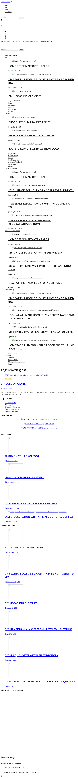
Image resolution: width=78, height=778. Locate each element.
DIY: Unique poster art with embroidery (35, 252)
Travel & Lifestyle (11, 168)
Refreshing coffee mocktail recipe (31, 135)
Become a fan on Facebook (11, 763)
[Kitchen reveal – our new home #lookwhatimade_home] (32, 215)
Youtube (13, 407)
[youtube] (5, 38)
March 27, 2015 (11, 522)
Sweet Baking (13, 156)
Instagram (12, 409)
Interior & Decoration (12, 231)
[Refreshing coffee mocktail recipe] (24, 131)
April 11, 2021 (11, 660)
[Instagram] (5, 36)
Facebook (10, 403)
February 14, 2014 (12, 482)
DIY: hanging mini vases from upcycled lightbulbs (38, 629)
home (10, 103)
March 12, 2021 (11, 686)
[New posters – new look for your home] (27, 278)
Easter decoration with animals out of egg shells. (39, 516)
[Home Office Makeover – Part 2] (24, 61)
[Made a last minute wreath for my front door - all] (39, 717)
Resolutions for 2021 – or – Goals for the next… (41, 190)
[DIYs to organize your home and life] (39, 428)
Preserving (12, 164)
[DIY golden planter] (27, 375)
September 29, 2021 (13, 582)
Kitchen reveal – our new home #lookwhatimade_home (29, 222)
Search (21, 18)
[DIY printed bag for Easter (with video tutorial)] (29, 327)
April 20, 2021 (11, 634)
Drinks (10, 158)
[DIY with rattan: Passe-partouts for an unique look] (31, 261)
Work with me (13, 360)
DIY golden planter (14, 383)
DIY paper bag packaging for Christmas (31, 503)
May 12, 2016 (7, 388)
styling (10, 111)
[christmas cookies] (39, 419)
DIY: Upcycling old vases (24, 96)
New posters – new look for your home (35, 282)
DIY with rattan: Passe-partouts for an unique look (40, 681)
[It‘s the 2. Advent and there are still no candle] (64, 718)
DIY (6, 8)
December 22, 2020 (13, 508)
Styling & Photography (16, 362)
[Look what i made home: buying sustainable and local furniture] (35, 310)
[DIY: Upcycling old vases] (21, 91)
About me (8, 12)
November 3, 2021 (12, 552)
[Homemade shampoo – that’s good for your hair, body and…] (34, 340)
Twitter (11, 405)
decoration (12, 105)
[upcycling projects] (39, 424)
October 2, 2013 (12, 461)
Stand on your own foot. (22, 456)
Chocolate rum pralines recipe (29, 122)
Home (7, 5)
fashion (11, 107)
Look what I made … (12, 55)
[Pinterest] (5, 34)
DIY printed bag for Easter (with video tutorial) (40, 331)
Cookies (11, 166)
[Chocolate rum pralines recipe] (23, 117)
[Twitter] (5, 32)
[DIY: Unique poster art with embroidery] (27, 248)
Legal (10, 364)
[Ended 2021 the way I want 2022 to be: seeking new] (13, 716)
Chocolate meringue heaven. (24, 477)
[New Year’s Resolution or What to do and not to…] (30, 199)
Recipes (7, 113)
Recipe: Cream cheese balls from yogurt (35, 148)
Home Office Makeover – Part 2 (28, 66)
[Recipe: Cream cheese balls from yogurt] (27, 144)
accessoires (12, 109)
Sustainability (9, 290)
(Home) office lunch (15, 162)
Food (6, 10)
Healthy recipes (13, 160)
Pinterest (12, 411)
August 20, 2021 (12, 608)
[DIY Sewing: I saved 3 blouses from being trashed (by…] (32, 74)
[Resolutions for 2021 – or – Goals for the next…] (29, 185)
